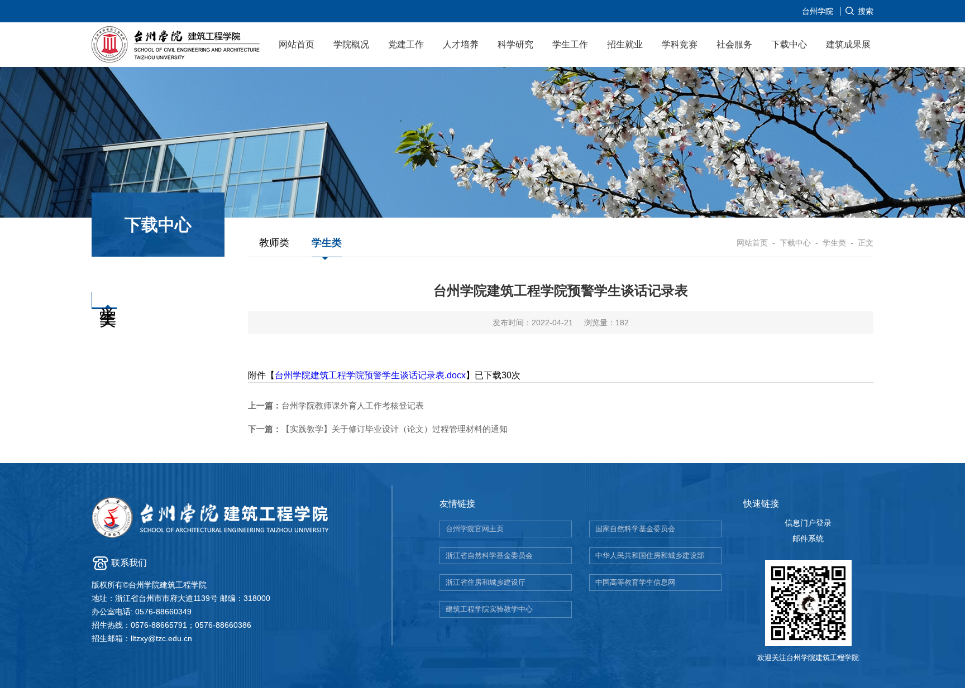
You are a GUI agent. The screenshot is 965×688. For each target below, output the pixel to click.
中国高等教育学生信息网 (635, 582)
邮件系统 (808, 538)
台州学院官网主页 (475, 529)
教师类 (274, 242)
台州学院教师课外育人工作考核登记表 (336, 405)
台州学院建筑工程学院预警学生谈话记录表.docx (370, 375)
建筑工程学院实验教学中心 (489, 609)
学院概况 (351, 44)
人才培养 (461, 44)
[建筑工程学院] (176, 46)
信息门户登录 (808, 522)
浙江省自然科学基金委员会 (489, 555)
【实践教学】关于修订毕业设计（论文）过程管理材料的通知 (378, 429)
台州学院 (817, 11)
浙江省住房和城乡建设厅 (486, 582)
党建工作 (406, 44)
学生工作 (570, 44)
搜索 (865, 11)
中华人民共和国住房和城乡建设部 (649, 555)
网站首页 (296, 44)
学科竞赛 (680, 44)
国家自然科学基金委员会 (635, 529)
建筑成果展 (848, 44)
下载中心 (789, 44)
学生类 (327, 242)
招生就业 (625, 44)
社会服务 (734, 44)
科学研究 (515, 44)
